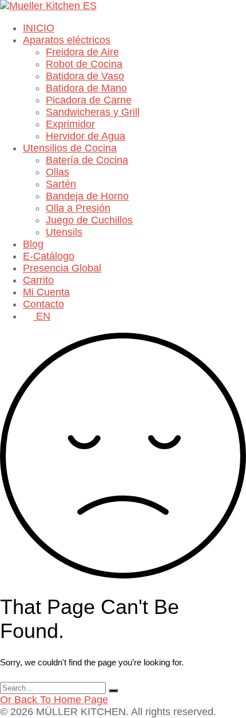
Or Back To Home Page (54, 699)
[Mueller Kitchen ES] (48, 5)
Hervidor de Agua (85, 136)
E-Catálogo (48, 256)
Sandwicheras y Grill (93, 112)
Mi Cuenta (46, 292)
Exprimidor (70, 124)
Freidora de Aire (82, 52)
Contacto (43, 304)
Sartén (61, 184)
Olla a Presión (78, 208)
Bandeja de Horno (87, 196)
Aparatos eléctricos (66, 40)
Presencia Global (62, 268)
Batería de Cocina (87, 160)
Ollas (57, 172)
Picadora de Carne (89, 100)
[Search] (113, 690)
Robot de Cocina (84, 64)
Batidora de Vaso (85, 76)
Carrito (38, 280)
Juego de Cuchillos (89, 220)
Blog (33, 244)
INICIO (38, 28)
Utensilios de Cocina (70, 148)
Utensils (64, 232)
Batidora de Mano (86, 88)
